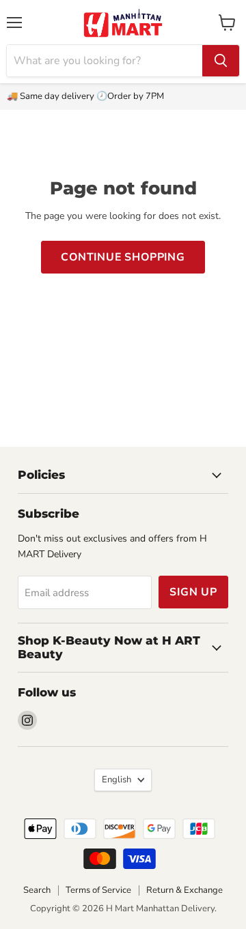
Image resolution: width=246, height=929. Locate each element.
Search (37, 890)
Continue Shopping (123, 257)
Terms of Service (98, 890)
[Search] (220, 60)
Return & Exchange (184, 890)
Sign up (193, 592)
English (116, 779)
